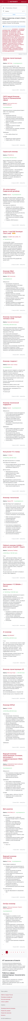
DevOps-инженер (9, 904)
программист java (13, 32)
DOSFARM (9, 708)
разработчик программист (17, 40)
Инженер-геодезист (10, 361)
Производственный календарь (8, 1008)
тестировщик (21, 29)
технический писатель (13, 43)
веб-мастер (14, 38)
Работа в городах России (7, 994)
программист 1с (14, 30)
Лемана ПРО (10, 501)
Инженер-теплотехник (11, 497)
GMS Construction (11, 276)
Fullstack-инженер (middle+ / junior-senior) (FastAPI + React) (14, 546)
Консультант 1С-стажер (11, 452)
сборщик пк (7, 45)
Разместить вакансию (6, 1012)
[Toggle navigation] (2, 1)
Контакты (3, 1015)
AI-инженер (7, 632)
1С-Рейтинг (10, 455)
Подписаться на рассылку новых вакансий (14, 26)
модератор (9, 44)
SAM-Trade (9, 63)
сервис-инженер (14, 45)
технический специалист (17, 48)
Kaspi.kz (9, 194)
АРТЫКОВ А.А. (10, 155)
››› (7, 954)
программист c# (19, 39)
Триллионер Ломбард (12, 550)
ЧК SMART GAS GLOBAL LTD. (14, 236)
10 (2, 954)
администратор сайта (19, 36)
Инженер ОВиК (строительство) (9, 272)
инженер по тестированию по (13, 35)
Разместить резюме (5, 1010)
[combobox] (17, 11)
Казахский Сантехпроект (13, 322)
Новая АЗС (9, 589)
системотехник (5, 47)
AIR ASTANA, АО (11, 812)
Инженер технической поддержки (11, 403)
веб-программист (13, 31)
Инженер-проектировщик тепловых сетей (12, 317)
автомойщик (21, 30)
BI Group (9, 861)
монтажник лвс (15, 44)
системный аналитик (6, 41)
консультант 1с (21, 38)
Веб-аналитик (8, 809)
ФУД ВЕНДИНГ (10, 635)
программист (15, 29)
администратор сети (6, 38)
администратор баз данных (8, 36)
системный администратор (8, 51)
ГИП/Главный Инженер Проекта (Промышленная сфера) (12, 98)
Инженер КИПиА (9, 705)
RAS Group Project (11, 672)
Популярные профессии (6, 997)
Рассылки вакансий (5, 999)
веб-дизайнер (5, 31)
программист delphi (6, 40)
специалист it (12, 47)
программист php (6, 30)
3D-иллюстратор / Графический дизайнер (11, 190)
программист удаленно (14, 34)
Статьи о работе (4, 1001)
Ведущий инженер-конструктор (10, 857)
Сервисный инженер (10, 151)
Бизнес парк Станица (12, 364)
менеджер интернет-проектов (9, 39)
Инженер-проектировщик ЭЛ (13, 669)
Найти (14, 14)
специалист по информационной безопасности (12, 49)
